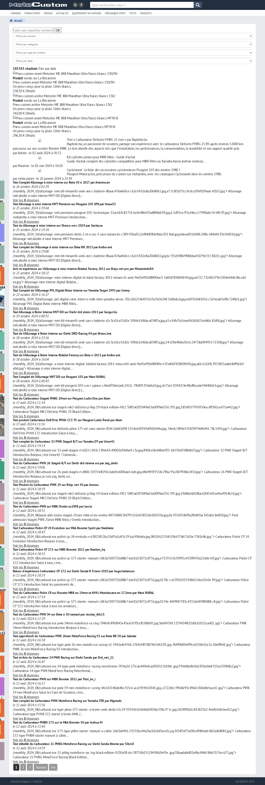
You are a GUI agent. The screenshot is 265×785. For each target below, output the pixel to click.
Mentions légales (20, 781)
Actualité (62, 13)
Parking (16, 13)
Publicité (37, 781)
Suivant (41, 767)
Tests (132, 13)
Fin (53, 767)
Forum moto (32, 13)
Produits (146, 13)
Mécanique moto (115, 13)
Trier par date (47, 68)
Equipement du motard (86, 13)
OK (58, 30)
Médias (48, 13)
